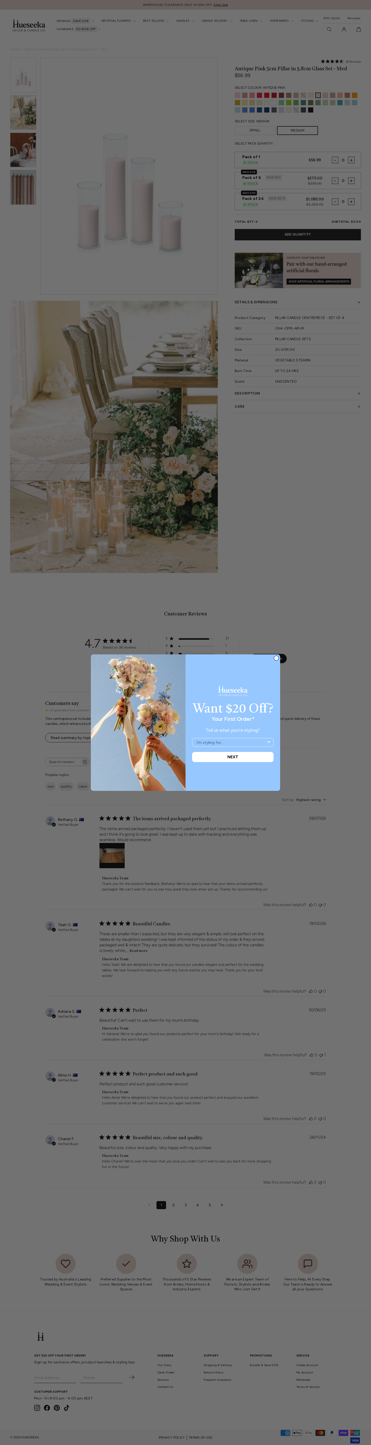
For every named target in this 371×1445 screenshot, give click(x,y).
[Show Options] (268, 742)
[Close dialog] (276, 658)
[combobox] (231, 742)
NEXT (232, 756)
